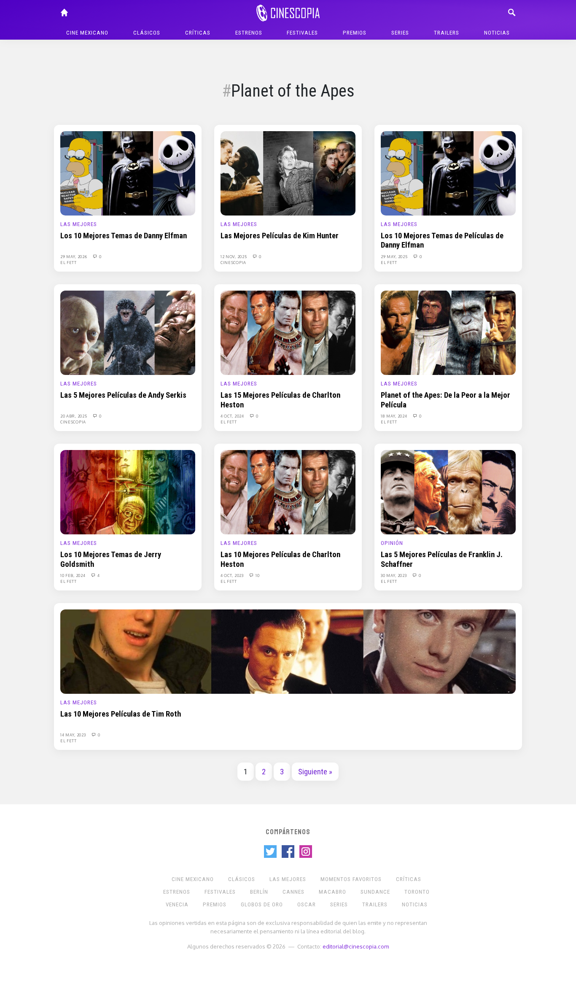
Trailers (446, 33)
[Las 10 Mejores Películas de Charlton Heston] (288, 491)
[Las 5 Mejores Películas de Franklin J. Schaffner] (448, 491)
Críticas (197, 33)
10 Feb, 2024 (73, 575)
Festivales (302, 33)
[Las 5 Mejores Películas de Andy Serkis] (127, 332)
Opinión (392, 543)
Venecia (177, 904)
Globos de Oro (262, 904)
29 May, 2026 (74, 256)
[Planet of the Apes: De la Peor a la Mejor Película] (448, 332)
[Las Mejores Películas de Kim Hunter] (288, 173)
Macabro (332, 892)
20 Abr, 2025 (74, 415)
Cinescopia (233, 262)
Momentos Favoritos (351, 879)
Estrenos (248, 33)
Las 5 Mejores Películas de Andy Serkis (123, 395)
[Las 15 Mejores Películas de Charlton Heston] (288, 332)
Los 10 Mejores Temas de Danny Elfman (123, 235)
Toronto (417, 892)
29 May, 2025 (395, 256)
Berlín (259, 892)
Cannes (293, 892)
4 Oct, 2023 (233, 575)
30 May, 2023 (394, 575)
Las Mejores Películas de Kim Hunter (280, 235)
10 (257, 575)
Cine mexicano (87, 33)
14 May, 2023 (73, 734)
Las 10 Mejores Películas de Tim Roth (120, 714)
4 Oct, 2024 (233, 415)
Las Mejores (78, 224)
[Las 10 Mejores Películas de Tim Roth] (288, 651)
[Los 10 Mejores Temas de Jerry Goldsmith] (127, 491)
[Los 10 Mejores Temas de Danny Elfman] (127, 173)
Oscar (306, 904)
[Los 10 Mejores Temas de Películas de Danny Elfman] (448, 173)
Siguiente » (315, 771)
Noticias (497, 33)
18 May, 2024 (394, 415)
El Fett (68, 262)
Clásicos (146, 33)
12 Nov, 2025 (234, 256)
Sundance (375, 892)
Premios (354, 33)
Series (400, 33)
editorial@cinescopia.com (356, 946)
